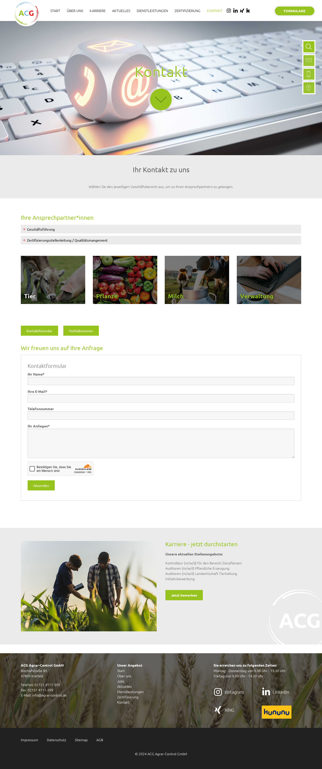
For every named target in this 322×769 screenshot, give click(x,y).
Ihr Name (36, 374)
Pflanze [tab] (107, 296)
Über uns (124, 675)
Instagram (234, 692)
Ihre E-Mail (37, 391)
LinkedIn (281, 692)
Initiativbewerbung (180, 578)
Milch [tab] (176, 296)
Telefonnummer (41, 408)
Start (121, 670)
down (161, 84)
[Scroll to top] (312, 759)
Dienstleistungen (130, 691)
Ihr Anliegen (39, 426)
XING (229, 710)
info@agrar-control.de (49, 695)
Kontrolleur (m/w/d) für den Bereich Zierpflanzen (203, 562)
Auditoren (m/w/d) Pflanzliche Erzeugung (197, 568)
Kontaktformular (39, 330)
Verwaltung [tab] (256, 296)
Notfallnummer (81, 330)
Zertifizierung (127, 696)
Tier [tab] (29, 296)
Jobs (120, 681)
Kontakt (123, 702)
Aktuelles (124, 686)
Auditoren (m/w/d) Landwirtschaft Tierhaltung (201, 573)
